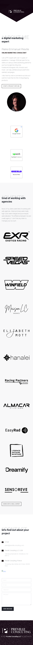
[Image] (16, 155)
